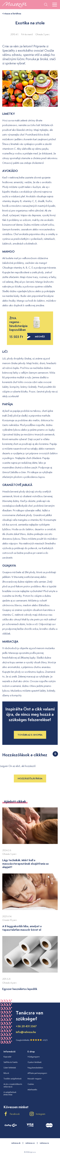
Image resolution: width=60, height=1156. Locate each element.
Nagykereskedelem (35, 1067)
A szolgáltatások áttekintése (10, 1093)
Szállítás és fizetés (11, 1062)
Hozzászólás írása (30, 778)
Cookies (31, 1084)
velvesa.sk (15, 1143)
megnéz (40, 336)
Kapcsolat (7, 1056)
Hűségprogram (34, 1056)
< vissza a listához (11, 13)
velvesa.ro (44, 1143)
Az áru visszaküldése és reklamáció (13, 1085)
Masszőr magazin (35, 1078)
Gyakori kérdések (35, 1062)
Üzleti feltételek (10, 1067)
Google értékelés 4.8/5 (32, 1040)
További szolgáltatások (13, 1078)
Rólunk (6, 1073)
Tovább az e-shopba (30, 734)
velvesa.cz (30, 1143)
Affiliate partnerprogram (37, 1073)
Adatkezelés (32, 1089)
